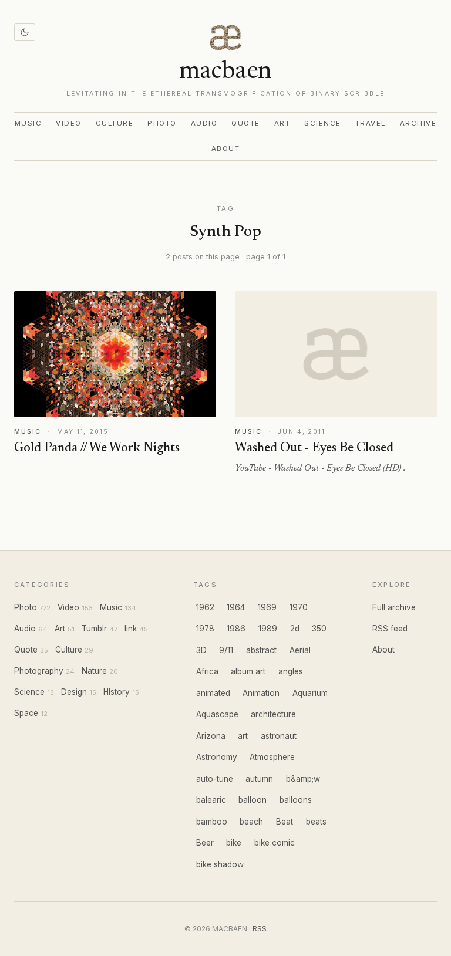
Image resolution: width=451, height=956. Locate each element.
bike (233, 842)
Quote (245, 123)
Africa (207, 671)
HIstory (116, 692)
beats (316, 821)
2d (294, 628)
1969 (267, 607)
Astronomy (216, 757)
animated (213, 693)
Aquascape (217, 714)
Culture (114, 123)
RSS (260, 928)
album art (248, 671)
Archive (418, 123)
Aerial (300, 650)
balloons (296, 800)
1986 (236, 628)
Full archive (394, 607)
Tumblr (94, 628)
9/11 (226, 650)
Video (69, 123)
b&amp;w (303, 778)
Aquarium (310, 693)
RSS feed (390, 628)
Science (322, 123)
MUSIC (27, 431)
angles (290, 671)
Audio (204, 123)
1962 (205, 607)
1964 (236, 607)
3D (201, 650)
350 (319, 628)
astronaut (279, 736)
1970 (299, 607)
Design (74, 692)
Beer (205, 842)
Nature (94, 670)
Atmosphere (272, 757)
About (225, 148)
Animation (261, 693)
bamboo (211, 821)
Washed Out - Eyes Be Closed (314, 448)
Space (26, 713)
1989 (267, 628)
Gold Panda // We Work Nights (97, 448)
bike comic (274, 842)
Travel (370, 123)
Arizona (211, 736)
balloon (252, 800)
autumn (259, 778)
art (243, 736)
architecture (273, 714)
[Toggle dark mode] (24, 32)
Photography (38, 670)
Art (282, 123)
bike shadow (220, 864)
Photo (162, 123)
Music (28, 123)
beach (251, 821)
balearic (211, 800)
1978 (205, 628)
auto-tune (214, 778)
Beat (284, 821)
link (130, 628)
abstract (261, 650)
